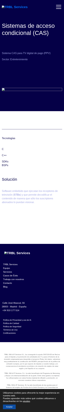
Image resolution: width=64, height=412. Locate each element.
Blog (5, 286)
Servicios (7, 272)
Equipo (6, 268)
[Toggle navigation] (59, 7)
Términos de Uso (10, 330)
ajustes (26, 401)
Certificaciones (9, 333)
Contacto (7, 283)
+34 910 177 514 (10, 310)
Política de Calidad (11, 323)
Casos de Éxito (10, 275)
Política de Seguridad (12, 327)
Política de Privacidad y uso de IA (17, 320)
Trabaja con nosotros (13, 279)
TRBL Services (10, 264)
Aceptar (9, 407)
